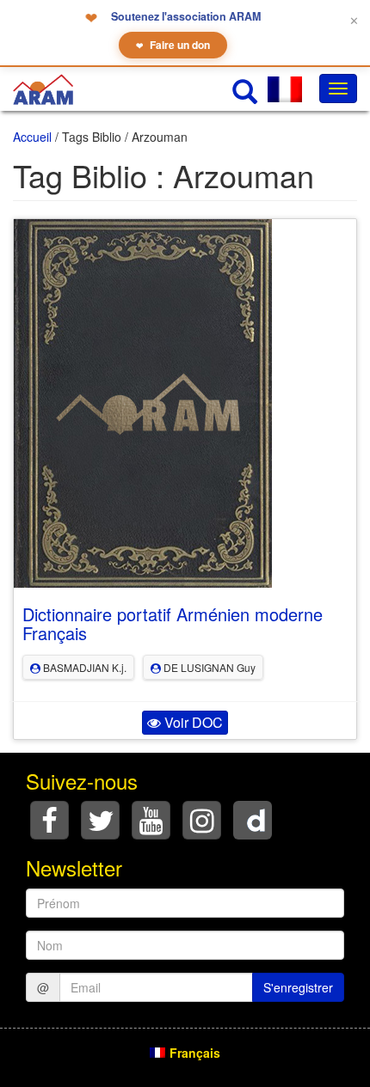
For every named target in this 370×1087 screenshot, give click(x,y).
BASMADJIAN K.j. (83, 667)
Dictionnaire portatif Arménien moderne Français (172, 623)
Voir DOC (192, 722)
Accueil (32, 136)
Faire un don (173, 44)
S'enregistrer (298, 987)
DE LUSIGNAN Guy (208, 667)
